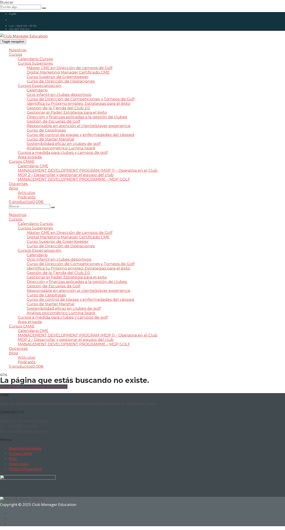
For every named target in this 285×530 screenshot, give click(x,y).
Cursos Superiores (35, 63)
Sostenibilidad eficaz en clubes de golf (64, 143)
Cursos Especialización (39, 85)
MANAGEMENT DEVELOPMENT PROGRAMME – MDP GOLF (74, 179)
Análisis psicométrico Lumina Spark (61, 148)
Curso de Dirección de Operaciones (61, 81)
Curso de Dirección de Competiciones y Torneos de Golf (80, 99)
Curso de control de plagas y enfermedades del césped (80, 134)
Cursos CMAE (22, 161)
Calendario (37, 90)
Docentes (18, 183)
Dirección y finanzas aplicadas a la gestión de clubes (77, 117)
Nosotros (17, 50)
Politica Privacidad (25, 468)
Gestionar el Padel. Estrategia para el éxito (67, 112)
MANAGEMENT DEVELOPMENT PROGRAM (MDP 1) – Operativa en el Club (87, 170)
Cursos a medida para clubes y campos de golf (63, 152)
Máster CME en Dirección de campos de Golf (69, 68)
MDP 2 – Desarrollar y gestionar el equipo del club (66, 175)
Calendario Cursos (35, 59)
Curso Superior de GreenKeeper (58, 76)
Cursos (15, 54)
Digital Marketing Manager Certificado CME (68, 72)
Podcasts (27, 197)
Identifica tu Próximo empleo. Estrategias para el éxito (78, 103)
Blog (13, 188)
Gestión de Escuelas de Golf (53, 121)
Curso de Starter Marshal (50, 139)
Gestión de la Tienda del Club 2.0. (58, 108)
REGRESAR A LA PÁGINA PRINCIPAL (33, 386)
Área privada (30, 157)
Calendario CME (33, 166)
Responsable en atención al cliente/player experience (78, 126)
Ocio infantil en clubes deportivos (59, 94)
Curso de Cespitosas (46, 130)
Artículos (26, 192)
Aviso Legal (19, 463)
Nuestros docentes (25, 448)
